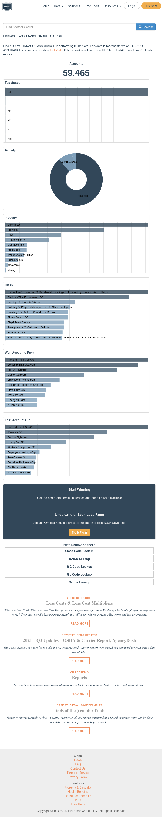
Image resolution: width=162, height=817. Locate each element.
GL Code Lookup (79, 574)
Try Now (151, 6)
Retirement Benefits (78, 796)
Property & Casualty (78, 787)
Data (57, 6)
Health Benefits (78, 791)
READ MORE (79, 623)
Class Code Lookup (79, 551)
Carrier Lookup (79, 582)
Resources (111, 6)
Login (132, 6)
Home (45, 6)
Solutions (74, 6)
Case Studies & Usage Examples (79, 705)
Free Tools (92, 6)
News (78, 760)
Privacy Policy (78, 777)
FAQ (78, 764)
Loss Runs (78, 804)
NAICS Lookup (79, 559)
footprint (55, 50)
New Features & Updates (79, 635)
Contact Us (77, 768)
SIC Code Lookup (79, 566)
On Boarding (79, 672)
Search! (147, 27)
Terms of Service (78, 772)
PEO (78, 800)
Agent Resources (79, 598)
